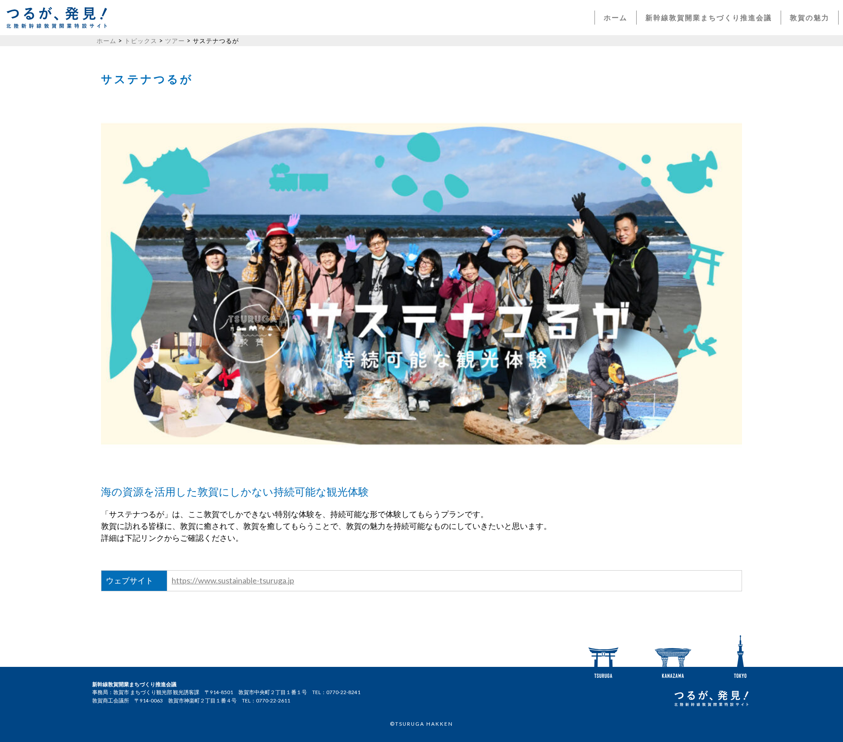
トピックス (140, 40)
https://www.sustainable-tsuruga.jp (233, 580)
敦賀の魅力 (809, 17)
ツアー (175, 40)
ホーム (615, 17)
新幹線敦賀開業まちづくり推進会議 (708, 17)
